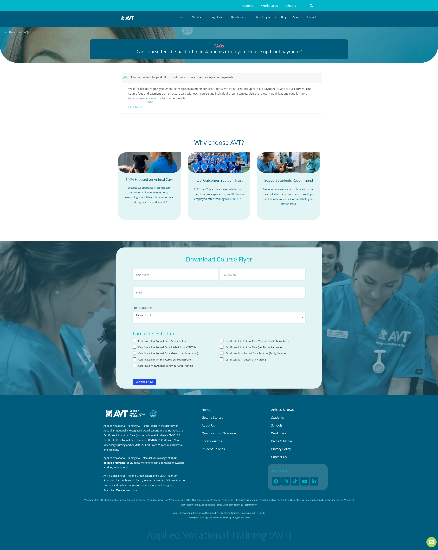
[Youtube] (304, 481)
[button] (311, 6)
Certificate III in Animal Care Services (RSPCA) (164, 359)
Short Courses (212, 441)
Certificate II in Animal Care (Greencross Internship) (168, 353)
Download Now (144, 381)
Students (248, 6)
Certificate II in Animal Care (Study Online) (162, 341)
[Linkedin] (314, 481)
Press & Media (281, 441)
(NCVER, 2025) (234, 199)
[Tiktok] (295, 481)
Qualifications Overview (219, 433)
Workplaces (269, 6)
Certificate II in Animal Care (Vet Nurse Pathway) (254, 347)
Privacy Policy (281, 449)
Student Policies (213, 449)
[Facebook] (276, 481)
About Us (208, 425)
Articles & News (282, 410)
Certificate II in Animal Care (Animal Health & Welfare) (257, 341)
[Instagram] (285, 481)
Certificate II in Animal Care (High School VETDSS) (167, 347)
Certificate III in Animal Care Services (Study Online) (256, 353)
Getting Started (212, 417)
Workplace (278, 433)
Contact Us (279, 457)
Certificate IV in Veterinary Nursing (246, 359)
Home (206, 410)
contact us (155, 98)
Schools (290, 6)
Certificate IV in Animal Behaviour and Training (165, 365)
